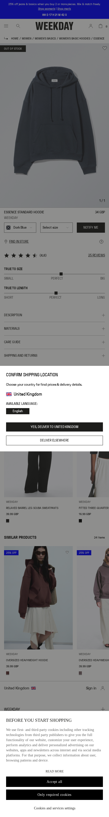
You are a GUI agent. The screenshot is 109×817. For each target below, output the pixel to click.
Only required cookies (54, 795)
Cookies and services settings (54, 808)
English (18, 411)
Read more (55, 771)
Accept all (54, 782)
